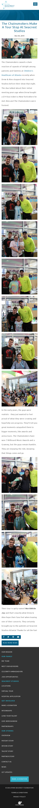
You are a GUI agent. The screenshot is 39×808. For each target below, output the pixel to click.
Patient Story (8, 741)
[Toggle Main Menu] (35, 4)
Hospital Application (11, 696)
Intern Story (7, 746)
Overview (6, 735)
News (4, 767)
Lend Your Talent (9, 716)
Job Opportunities (10, 677)
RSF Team (5, 661)
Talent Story (7, 751)
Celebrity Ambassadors (12, 672)
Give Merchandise (9, 721)
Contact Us (6, 762)
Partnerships (7, 726)
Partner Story (8, 756)
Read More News (10, 643)
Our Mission (7, 652)
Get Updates (7, 772)
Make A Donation (9, 705)
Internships (7, 711)
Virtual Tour (7, 691)
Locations (6, 686)
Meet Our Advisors (10, 666)
